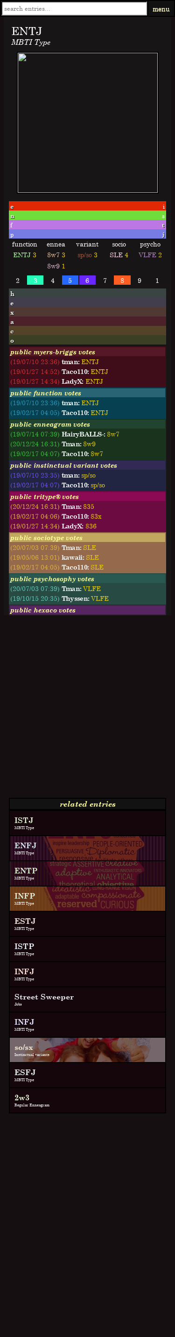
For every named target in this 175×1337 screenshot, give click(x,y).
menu (161, 9)
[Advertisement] (87, 710)
